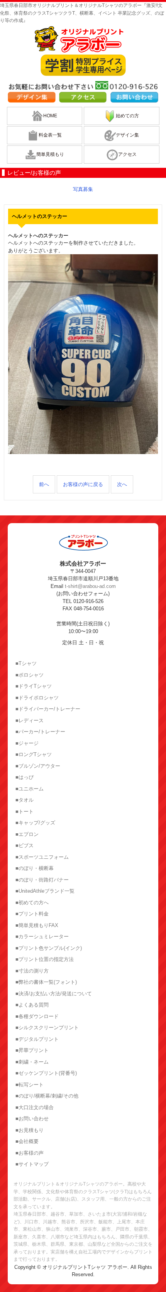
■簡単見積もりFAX (36, 925)
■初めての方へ (32, 902)
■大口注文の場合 (34, 1107)
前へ (44, 484)
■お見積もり (29, 1130)
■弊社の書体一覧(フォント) (46, 982)
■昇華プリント (32, 1050)
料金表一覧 (50, 135)
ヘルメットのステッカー (39, 216)
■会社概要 (27, 1141)
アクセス (127, 154)
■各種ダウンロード (37, 1016)
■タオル (24, 800)
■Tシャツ (26, 663)
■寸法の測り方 (32, 971)
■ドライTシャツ (33, 686)
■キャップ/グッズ (35, 823)
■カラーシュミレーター (42, 936)
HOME (50, 115)
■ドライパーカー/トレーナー (47, 709)
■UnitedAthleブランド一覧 (45, 891)
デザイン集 (127, 135)
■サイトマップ (32, 1164)
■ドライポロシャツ (37, 698)
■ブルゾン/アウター (37, 766)
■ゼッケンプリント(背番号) (46, 1073)
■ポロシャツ (29, 675)
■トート (24, 811)
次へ (122, 484)
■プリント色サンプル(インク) (48, 948)
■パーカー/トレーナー (40, 732)
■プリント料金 (32, 914)
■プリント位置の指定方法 (44, 959)
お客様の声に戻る (83, 484)
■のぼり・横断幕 (34, 868)
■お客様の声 (29, 1153)
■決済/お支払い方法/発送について (53, 993)
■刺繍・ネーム (32, 1062)
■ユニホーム (29, 789)
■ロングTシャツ (33, 754)
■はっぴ (24, 777)
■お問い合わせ (32, 1118)
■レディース (29, 720)
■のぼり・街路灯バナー (42, 880)
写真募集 (83, 189)
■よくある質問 (32, 1005)
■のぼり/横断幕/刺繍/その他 (46, 1096)
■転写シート (29, 1085)
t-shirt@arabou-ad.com (90, 586)
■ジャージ (27, 743)
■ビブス (24, 845)
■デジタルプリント (37, 1039)
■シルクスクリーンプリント (47, 1027)
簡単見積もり (50, 154)
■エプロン (27, 834)
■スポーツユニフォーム (42, 857)
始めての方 (127, 115)
